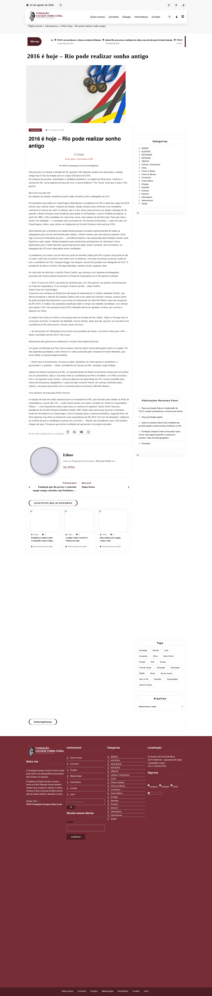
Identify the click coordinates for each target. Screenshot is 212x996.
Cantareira (143, 656)
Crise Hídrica (147, 180)
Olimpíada (161, 667)
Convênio (114, 16)
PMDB (142, 673)
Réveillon (157, 679)
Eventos (145, 190)
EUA (152, 661)
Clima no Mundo (149, 174)
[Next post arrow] (128, 487)
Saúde (144, 203)
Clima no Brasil (148, 171)
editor (68, 455)
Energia (145, 184)
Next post (86, 483)
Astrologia (143, 650)
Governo (145, 193)
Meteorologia (76, 776)
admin (36, 535)
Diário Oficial (168, 656)
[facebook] (68, 432)
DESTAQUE (147, 154)
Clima (144, 167)
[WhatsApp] (88, 432)
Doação (126, 16)
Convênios (146, 177)
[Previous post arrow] (29, 487)
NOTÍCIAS (146, 158)
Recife (152, 673)
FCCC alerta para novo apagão (167, 40)
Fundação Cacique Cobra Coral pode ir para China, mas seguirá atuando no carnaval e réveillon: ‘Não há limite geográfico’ (43, 539)
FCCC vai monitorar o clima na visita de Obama (55, 40)
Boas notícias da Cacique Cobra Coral (110, 539)
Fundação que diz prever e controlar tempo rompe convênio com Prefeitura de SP (55, 489)
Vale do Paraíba (145, 684)
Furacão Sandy (145, 667)
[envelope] (81, 432)
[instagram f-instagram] (168, 5)
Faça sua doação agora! (151, 417)
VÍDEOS (145, 161)
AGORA (145, 148)
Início (72, 794)
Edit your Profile (103, 461)
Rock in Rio (143, 679)
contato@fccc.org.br (156, 763)
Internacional (147, 200)
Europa (163, 661)
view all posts (69, 467)
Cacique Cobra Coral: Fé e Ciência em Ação (77, 539)
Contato (156, 16)
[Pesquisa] (169, 16)
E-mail (70, 822)
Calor (166, 650)
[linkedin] (74, 432)
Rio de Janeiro (166, 673)
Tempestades (172, 679)
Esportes (145, 187)
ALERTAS (146, 151)
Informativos (141, 16)
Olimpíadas (175, 667)
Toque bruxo (88, 487)
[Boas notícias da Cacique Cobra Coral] (113, 520)
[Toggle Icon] (182, 17)
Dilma (155, 656)
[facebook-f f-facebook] (176, 5)
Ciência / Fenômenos (151, 164)
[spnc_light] (177, 16)
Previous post (70, 483)
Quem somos (97, 16)
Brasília (156, 650)
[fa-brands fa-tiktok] (183, 5)
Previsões (145, 443)
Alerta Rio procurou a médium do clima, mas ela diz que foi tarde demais (115, 40)
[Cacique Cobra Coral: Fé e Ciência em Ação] (79, 520)
